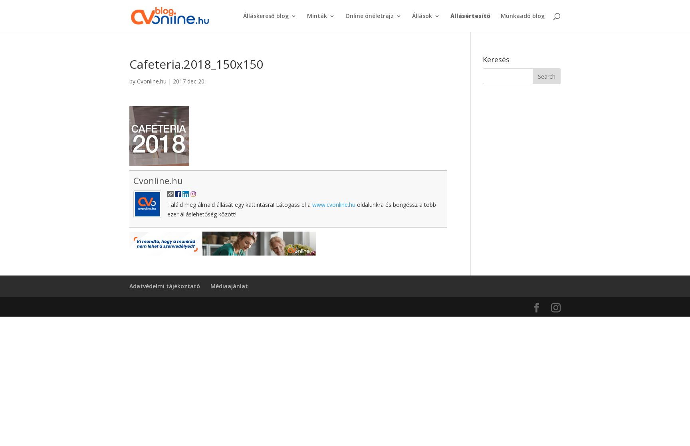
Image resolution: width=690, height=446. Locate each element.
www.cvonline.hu (333, 204)
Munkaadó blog (523, 16)
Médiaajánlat (229, 286)
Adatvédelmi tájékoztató (164, 286)
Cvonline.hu (152, 81)
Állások (422, 16)
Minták (317, 16)
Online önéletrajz (369, 16)
